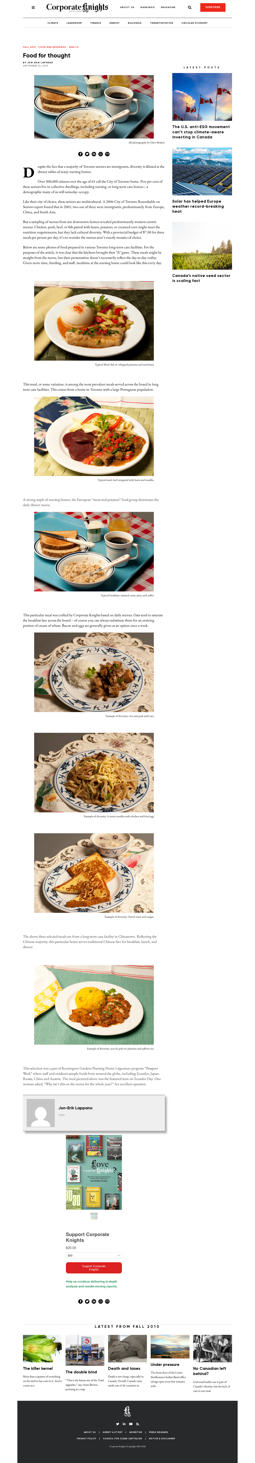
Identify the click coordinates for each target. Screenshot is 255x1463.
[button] (198, 298)
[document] (127, 731)
